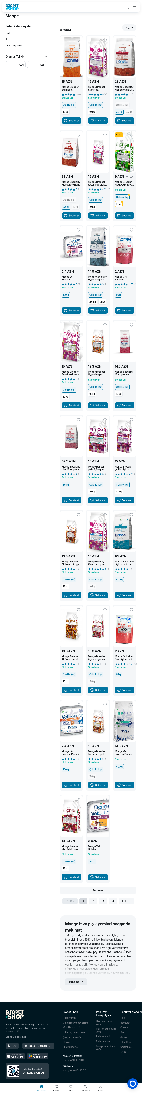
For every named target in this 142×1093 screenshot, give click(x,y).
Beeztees (125, 1022)
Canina (124, 1027)
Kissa (123, 1051)
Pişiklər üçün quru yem (106, 1030)
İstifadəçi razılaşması (74, 1032)
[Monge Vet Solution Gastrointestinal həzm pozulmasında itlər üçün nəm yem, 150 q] (98, 816)
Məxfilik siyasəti (71, 1027)
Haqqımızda (69, 1017)
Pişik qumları (103, 1041)
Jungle (124, 1037)
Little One (125, 1042)
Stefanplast (126, 1047)
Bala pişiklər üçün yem (105, 1047)
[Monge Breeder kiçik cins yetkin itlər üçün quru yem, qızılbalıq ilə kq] (98, 626)
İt (6, 39)
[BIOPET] (12, 7)
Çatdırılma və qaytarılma (75, 1022)
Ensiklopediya (70, 1047)
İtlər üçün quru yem (104, 1022)
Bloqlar (66, 1042)
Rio (122, 1032)
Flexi (122, 1017)
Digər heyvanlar (14, 45)
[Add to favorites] (78, 40)
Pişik (8, 33)
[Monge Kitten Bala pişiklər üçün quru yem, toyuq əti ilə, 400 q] (124, 531)
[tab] (41, 1088)
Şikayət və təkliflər (72, 1037)
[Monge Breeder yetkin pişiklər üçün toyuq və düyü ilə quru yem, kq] (124, 436)
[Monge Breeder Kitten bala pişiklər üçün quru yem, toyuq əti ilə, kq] (98, 152)
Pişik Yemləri (103, 1036)
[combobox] (129, 27)
